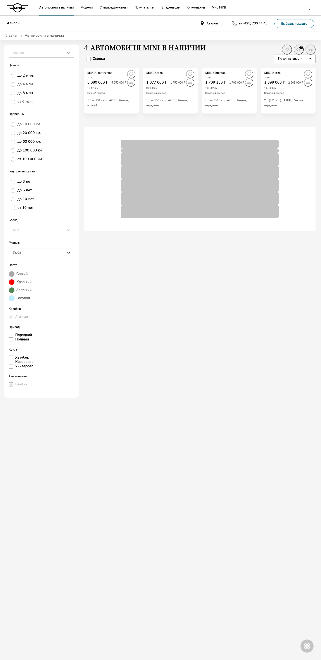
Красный (23, 282)
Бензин (21, 385)
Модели (87, 7)
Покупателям (144, 7)
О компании (196, 7)
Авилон (13, 23)
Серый (22, 274)
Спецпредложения (114, 7)
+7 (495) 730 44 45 (253, 23)
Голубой (23, 298)
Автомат (22, 317)
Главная (11, 36)
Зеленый (23, 290)
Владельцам (170, 7)
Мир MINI (219, 7)
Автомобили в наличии (56, 7)
